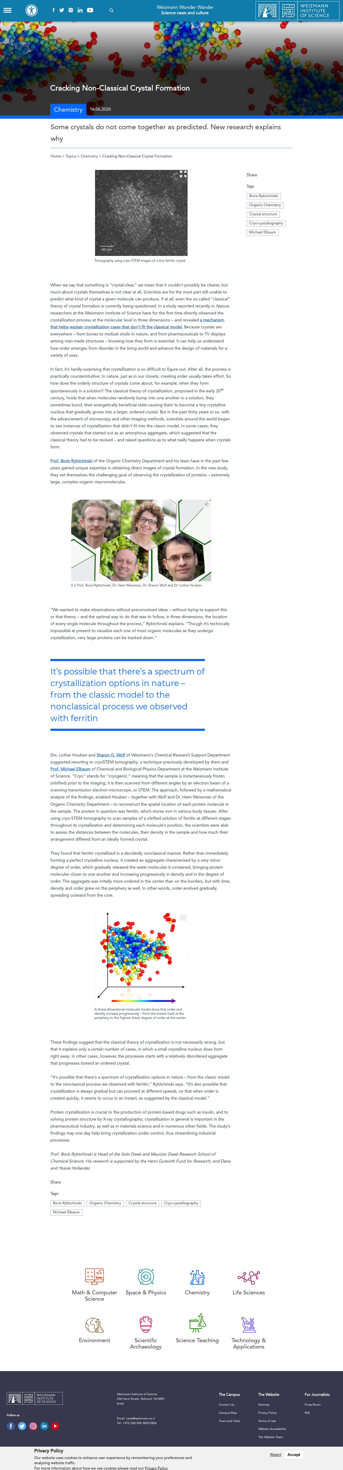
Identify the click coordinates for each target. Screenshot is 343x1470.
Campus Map (228, 1412)
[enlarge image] (183, 174)
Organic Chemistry (265, 205)
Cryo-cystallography (266, 223)
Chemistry (89, 156)
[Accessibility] (31, 10)
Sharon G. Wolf (111, 755)
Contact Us (226, 1404)
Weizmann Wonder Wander (185, 10)
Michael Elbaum (262, 232)
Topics (71, 156)
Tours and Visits (229, 1421)
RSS (307, 1412)
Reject (275, 1455)
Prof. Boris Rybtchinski (71, 461)
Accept (293, 1455)
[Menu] (7, 10)
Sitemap (264, 1404)
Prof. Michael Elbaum (70, 769)
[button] (111, 10)
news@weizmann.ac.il (140, 1418)
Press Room (313, 1404)
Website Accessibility (272, 1429)
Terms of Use (267, 1421)
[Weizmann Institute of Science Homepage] (298, 10)
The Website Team (270, 1437)
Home (56, 156)
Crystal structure (263, 214)
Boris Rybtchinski (263, 196)
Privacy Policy (267, 1412)
